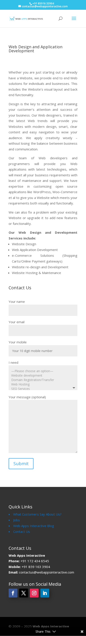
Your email (16, 322)
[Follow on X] (23, 593)
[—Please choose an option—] (42, 371)
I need (13, 362)
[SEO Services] (42, 389)
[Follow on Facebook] (13, 593)
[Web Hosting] (42, 384)
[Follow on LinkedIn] (44, 593)
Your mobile (18, 342)
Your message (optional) (27, 397)
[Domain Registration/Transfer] (42, 380)
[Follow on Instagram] (34, 593)
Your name (17, 301)
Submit (21, 464)
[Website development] (42, 375)
